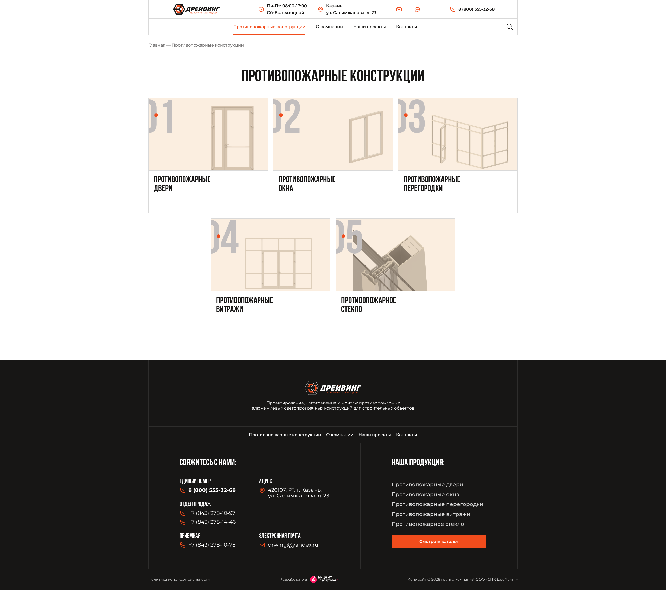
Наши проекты (369, 26)
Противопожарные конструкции (269, 26)
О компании (329, 26)
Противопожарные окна (425, 494)
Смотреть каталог (439, 541)
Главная (156, 45)
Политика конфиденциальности (179, 579)
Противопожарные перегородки (437, 504)
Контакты (406, 26)
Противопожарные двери (427, 484)
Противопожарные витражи (431, 514)
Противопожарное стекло (428, 524)
